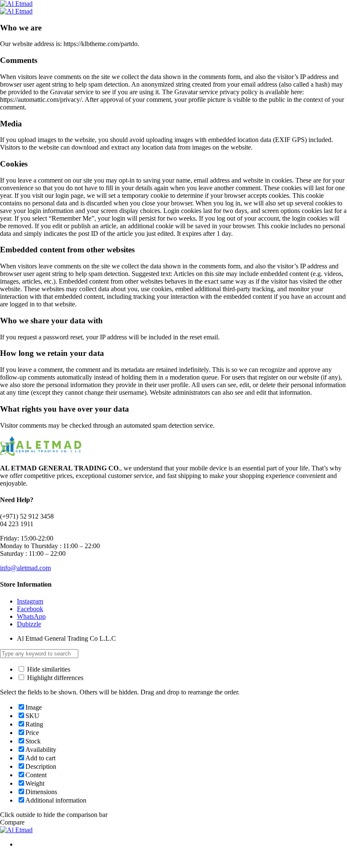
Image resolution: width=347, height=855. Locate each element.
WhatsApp (31, 616)
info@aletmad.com (25, 567)
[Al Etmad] (16, 3)
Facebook (30, 608)
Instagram (30, 601)
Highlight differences (54, 677)
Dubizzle (29, 624)
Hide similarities (47, 669)
